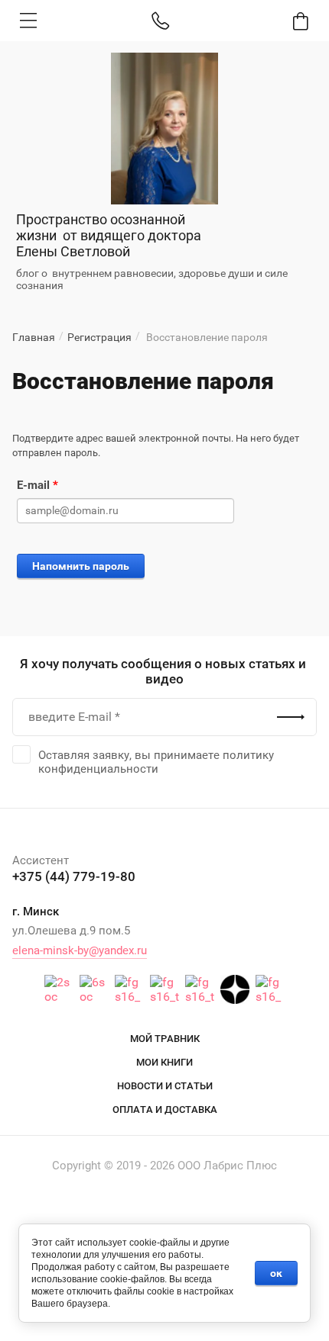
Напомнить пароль (80, 566)
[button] (28, 20)
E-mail (37, 485)
